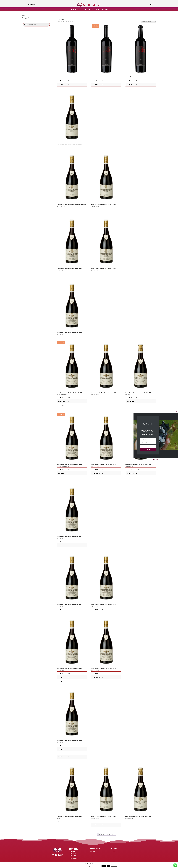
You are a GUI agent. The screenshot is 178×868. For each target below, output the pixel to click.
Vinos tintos (72, 851)
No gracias (155, 459)
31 (107, 834)
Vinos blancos (73, 853)
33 (112, 834)
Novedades (85, 9)
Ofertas (91, 9)
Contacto (98, 9)
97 (68, 609)
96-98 (69, 397)
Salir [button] (109, 866)
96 (102, 209)
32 (109, 834)
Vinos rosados (73, 855)
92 (68, 80)
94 (68, 84)
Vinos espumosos (74, 858)
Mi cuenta (105, 9)
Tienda (77, 9)
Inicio (72, 9)
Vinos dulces (73, 857)
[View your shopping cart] (151, 5)
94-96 (137, 469)
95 (136, 401)
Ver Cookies (114, 866)
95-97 (69, 673)
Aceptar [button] (103, 866)
